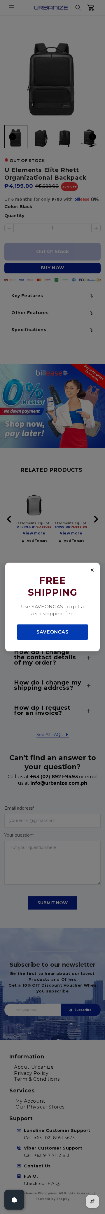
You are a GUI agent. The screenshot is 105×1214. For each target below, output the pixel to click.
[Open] (14, 1200)
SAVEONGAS (52, 632)
